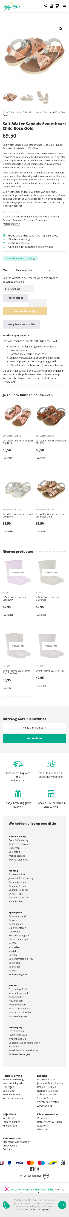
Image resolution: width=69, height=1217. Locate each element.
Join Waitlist (15, 298)
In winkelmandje (25, 311)
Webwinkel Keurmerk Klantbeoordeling (32, 1189)
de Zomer (22, 216)
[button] (61, 29)
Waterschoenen (11, 223)
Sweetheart (16, 112)
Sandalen (18, 220)
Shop (5, 112)
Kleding (33, 216)
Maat (6, 270)
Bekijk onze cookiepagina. (38, 1209)
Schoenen (29, 220)
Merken (42, 216)
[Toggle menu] (64, 5)
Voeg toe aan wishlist (21, 324)
